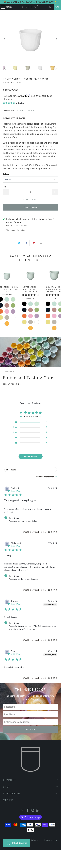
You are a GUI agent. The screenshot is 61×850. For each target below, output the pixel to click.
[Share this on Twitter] (19, 243)
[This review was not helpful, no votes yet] (54, 531)
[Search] (50, 7)
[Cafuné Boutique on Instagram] (33, 810)
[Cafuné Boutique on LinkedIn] (38, 810)
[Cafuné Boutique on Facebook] (28, 810)
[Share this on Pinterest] (34, 243)
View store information (16, 230)
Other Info (31, 110)
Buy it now (30, 207)
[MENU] (1, 7)
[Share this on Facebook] (26, 243)
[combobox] (46, 476)
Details (20, 110)
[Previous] (5, 38)
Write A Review (30, 456)
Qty (4, 186)
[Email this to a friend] (41, 243)
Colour (6, 174)
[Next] (56, 38)
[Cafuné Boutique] (30, 7)
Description (8, 110)
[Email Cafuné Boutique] (23, 810)
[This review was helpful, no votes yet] (49, 531)
